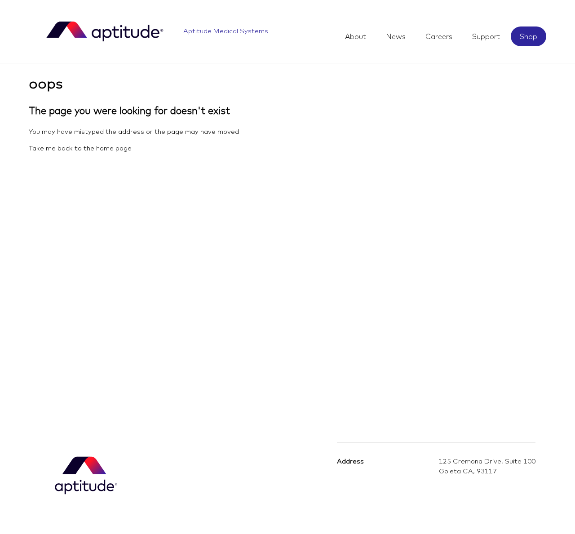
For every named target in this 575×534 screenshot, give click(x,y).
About (355, 36)
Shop (528, 36)
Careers (438, 36)
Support (486, 36)
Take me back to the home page (80, 148)
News (396, 36)
